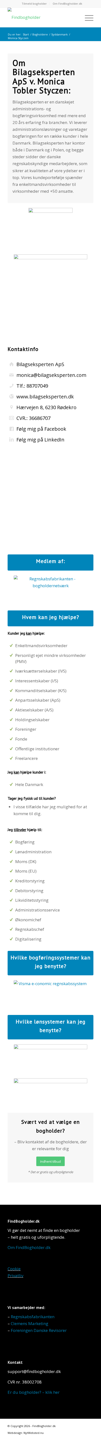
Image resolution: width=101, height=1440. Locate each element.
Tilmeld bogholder (34, 3)
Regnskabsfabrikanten (32, 1316)
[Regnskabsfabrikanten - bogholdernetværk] (50, 590)
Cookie (14, 1268)
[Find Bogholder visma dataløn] (50, 1092)
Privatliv (15, 1275)
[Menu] (86, 17)
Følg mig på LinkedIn (40, 439)
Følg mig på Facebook (41, 429)
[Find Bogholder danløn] (50, 1058)
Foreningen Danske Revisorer (39, 1330)
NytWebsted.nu (34, 1433)
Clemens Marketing (29, 1323)
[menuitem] (34, 3)
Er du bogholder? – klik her (34, 1392)
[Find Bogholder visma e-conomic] (50, 994)
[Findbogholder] (42, 17)
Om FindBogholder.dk (67, 3)
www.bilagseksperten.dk (45, 396)
